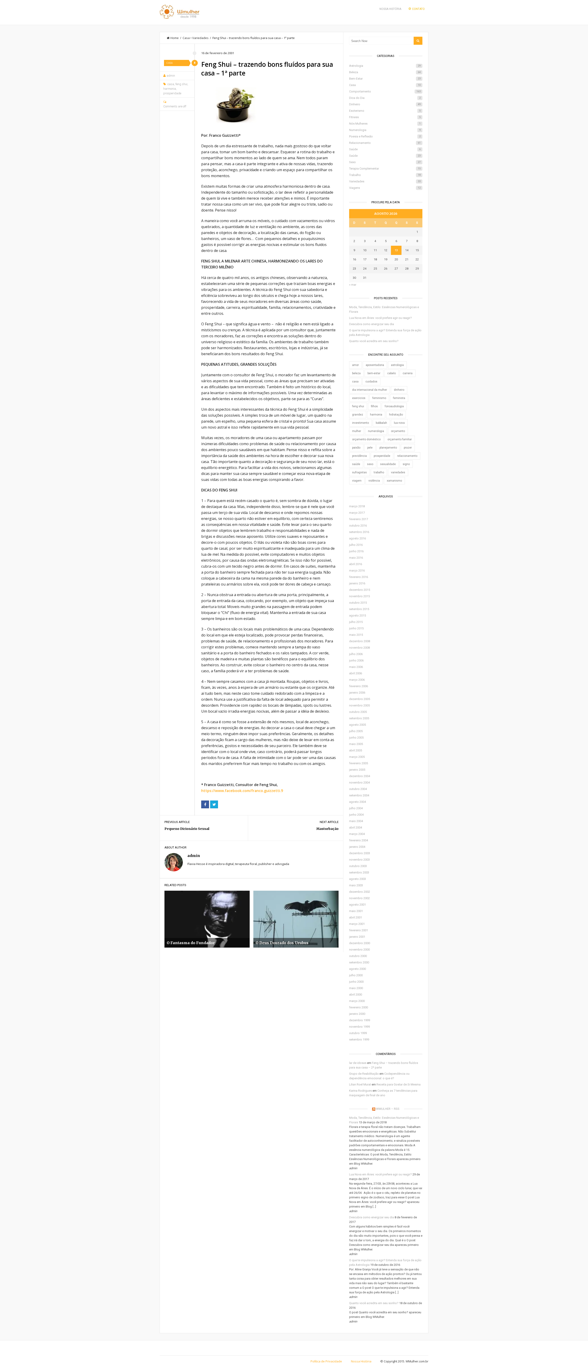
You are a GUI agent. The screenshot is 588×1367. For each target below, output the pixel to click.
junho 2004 (356, 814)
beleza (356, 373)
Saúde (385, 149)
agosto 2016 (357, 538)
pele (370, 447)
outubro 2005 (358, 712)
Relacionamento (385, 143)
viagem (357, 480)
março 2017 (357, 512)
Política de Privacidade (326, 1361)
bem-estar (374, 373)
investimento (360, 422)
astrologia (397, 365)
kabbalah (381, 422)
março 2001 (357, 924)
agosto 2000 (357, 969)
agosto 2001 (357, 904)
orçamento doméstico (366, 439)
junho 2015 (356, 628)
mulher (356, 431)
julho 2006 (356, 654)
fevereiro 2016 (358, 577)
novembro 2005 (359, 705)
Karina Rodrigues (360, 1090)
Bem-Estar (385, 78)
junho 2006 (356, 660)
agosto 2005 (357, 724)
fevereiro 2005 (358, 763)
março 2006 (357, 679)
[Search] (418, 41)
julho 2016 (356, 545)
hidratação (396, 414)
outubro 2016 (358, 525)
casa (170, 84)
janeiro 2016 (357, 583)
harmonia (169, 88)
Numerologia (385, 130)
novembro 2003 (359, 859)
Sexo (385, 162)
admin (171, 75)
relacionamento (407, 456)
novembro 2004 (359, 782)
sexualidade (388, 464)
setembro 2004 (359, 795)
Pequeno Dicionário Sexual (186, 829)
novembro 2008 (359, 647)
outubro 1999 (358, 1033)
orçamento (398, 431)
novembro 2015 (359, 596)
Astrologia (385, 65)
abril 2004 (355, 827)
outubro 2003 (358, 866)
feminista (399, 398)
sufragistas (359, 472)
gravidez (357, 414)
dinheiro (399, 389)
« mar (352, 284)
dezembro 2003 (359, 853)
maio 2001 (356, 911)
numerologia (376, 431)
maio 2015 (356, 634)
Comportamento (385, 91)
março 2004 (357, 834)
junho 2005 (356, 737)
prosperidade (172, 93)
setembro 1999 (359, 1039)
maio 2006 (356, 667)
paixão (356, 447)
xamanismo (394, 480)
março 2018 (357, 506)
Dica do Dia (385, 98)
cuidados (371, 381)
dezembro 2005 (359, 699)
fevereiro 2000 (358, 1007)
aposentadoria (375, 365)
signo (406, 464)
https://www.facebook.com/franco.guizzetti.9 (242, 790)
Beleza (385, 72)
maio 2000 (356, 988)
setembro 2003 (359, 872)
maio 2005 (356, 744)
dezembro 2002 (359, 891)
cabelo (391, 373)
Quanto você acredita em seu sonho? (374, 341)
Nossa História (390, 9)
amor (355, 365)
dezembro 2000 (359, 943)
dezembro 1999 (359, 1020)
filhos (374, 406)
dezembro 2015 (359, 589)
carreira (408, 373)
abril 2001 (355, 917)
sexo (370, 464)
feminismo (379, 398)
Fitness (385, 117)
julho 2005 (356, 731)
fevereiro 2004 (358, 840)
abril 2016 (355, 564)
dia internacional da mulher (369, 389)
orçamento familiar (399, 439)
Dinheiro (385, 104)
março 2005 (357, 757)
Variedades (200, 38)
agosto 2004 (357, 801)
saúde (356, 464)
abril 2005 (355, 750)
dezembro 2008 (359, 641)
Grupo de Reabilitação (364, 1073)
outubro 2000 (358, 956)
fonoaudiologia (394, 406)
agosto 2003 (357, 879)
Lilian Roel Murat (360, 1084)
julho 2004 (356, 808)
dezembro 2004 (359, 776)
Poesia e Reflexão (385, 136)
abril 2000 (355, 994)
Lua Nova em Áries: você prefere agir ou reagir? (380, 318)
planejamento (388, 447)
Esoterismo (385, 110)
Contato (418, 9)
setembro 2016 (359, 532)
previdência (359, 456)
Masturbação (327, 829)
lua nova (399, 422)
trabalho (379, 472)
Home (174, 38)
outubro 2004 (358, 789)
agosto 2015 (357, 615)
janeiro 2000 (357, 1013)
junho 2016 (356, 551)
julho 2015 (356, 622)
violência (374, 480)
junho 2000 (356, 981)
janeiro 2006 (357, 692)
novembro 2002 (359, 898)
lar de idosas (357, 1063)
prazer (408, 447)
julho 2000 (356, 975)
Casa (186, 38)
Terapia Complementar (385, 168)
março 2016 (357, 570)
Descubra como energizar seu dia (371, 324)
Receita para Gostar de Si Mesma (398, 1084)
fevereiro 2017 (358, 519)
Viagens (385, 188)
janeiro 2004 (357, 846)
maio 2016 (356, 557)
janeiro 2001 (357, 936)
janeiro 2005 (357, 769)
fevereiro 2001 (358, 930)
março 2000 (357, 1001)
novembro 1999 (359, 1026)
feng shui (181, 84)
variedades (398, 472)
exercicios (358, 398)
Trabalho (385, 175)
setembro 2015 (359, 609)
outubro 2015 (358, 602)
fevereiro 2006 (358, 686)
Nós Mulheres (385, 123)
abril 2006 (355, 673)
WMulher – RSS (387, 1108)
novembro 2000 (359, 949)
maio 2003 (356, 885)
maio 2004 (356, 821)
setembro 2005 (359, 718)
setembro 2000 (359, 962)
